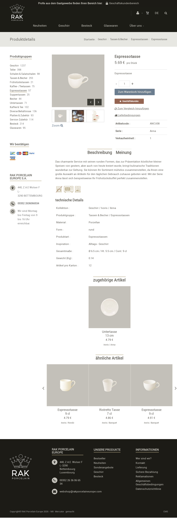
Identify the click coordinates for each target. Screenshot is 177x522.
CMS (165, 511)
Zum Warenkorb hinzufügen (111, 307)
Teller (13, 69)
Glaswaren (111, 25)
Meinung (123, 153)
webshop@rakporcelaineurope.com (81, 491)
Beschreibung (99, 153)
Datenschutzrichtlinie (148, 488)
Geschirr (64, 25)
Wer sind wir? (143, 458)
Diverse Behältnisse (20, 111)
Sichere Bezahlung (147, 472)
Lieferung (141, 467)
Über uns (136, 25)
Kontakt (140, 463)
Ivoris (104, 208)
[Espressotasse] (78, 56)
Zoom (56, 125)
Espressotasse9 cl (67, 411)
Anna (153, 131)
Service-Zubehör (19, 119)
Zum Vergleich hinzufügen (133, 108)
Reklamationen (144, 476)
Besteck (86, 25)
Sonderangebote (103, 467)
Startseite (89, 39)
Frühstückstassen (19, 82)
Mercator (59, 511)
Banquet (113, 423)
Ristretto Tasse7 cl (109, 411)
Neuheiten (40, 25)
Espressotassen (139, 39)
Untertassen (16, 103)
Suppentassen (17, 94)
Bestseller (99, 458)
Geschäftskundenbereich (124, 3)
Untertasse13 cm (109, 333)
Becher (13, 98)
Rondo (71, 423)
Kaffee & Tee (16, 107)
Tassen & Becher (119, 39)
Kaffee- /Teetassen (20, 86)
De (157, 13)
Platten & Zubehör (19, 115)
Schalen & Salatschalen (23, 74)
